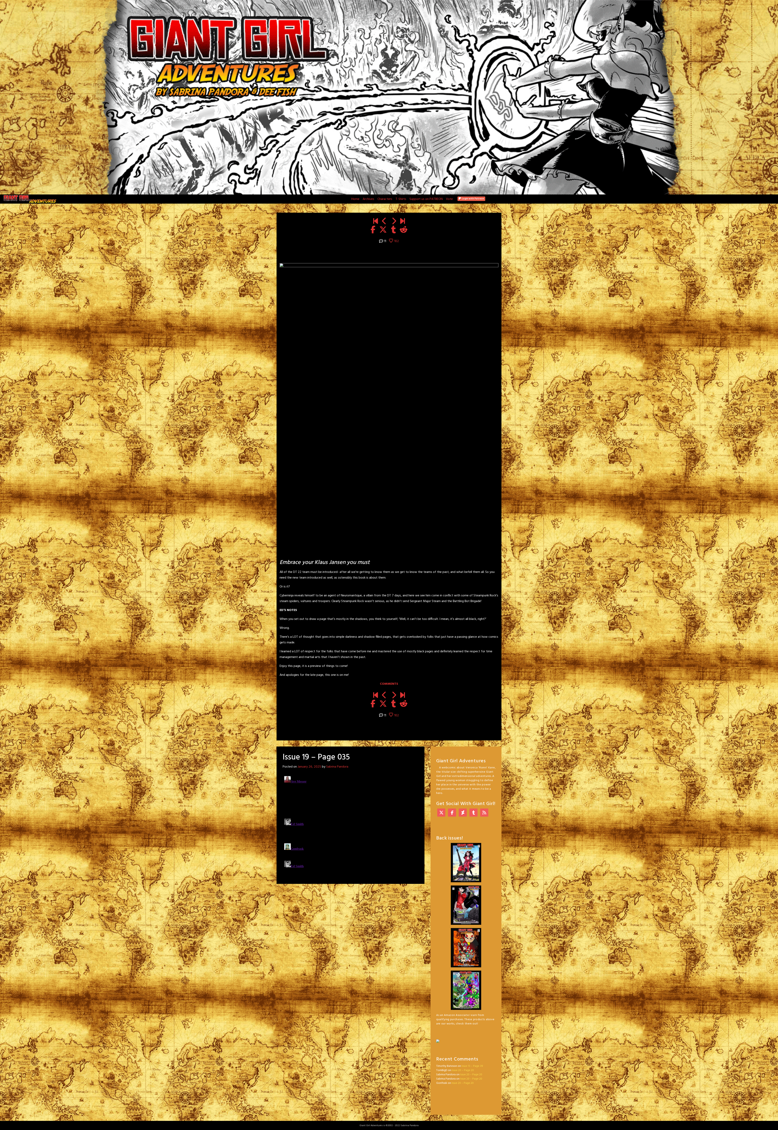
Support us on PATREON (426, 199)
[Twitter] (441, 813)
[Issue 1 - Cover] (375, 221)
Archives (368, 199)
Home (355, 199)
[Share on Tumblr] (393, 230)
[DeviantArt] (463, 813)
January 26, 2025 (309, 766)
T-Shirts (400, 199)
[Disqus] (350, 825)
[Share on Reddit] (403, 230)
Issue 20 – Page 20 (463, 1070)
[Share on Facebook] (373, 230)
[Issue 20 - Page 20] (402, 221)
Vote (449, 199)
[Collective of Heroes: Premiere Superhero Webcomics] (466, 1039)
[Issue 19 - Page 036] (393, 221)
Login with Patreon (472, 199)
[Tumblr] (473, 813)
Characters (384, 199)
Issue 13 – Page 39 (472, 1066)
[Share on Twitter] (383, 230)
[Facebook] (452, 813)
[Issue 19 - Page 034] (384, 221)
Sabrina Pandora (337, 766)
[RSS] (484, 813)
